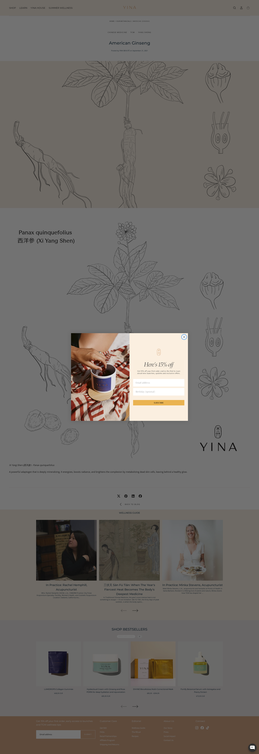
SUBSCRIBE (159, 402)
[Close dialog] (184, 337)
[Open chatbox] (252, 748)
